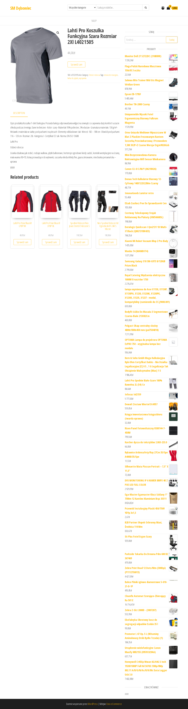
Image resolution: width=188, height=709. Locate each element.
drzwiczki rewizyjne (111, 75)
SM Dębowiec (20, 8)
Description (19, 113)
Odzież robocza (94, 75)
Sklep (94, 20)
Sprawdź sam (76, 64)
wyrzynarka (82, 78)
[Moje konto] (162, 8)
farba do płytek (73, 78)
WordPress (93, 704)
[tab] (21, 113)
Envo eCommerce (114, 704)
